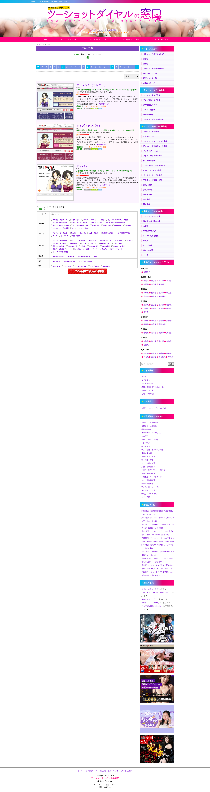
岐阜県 (161, 308)
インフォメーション (160, 39)
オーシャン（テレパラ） (91, 85)
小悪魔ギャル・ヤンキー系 (151, 477)
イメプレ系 (64, 236)
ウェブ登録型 (94, 266)
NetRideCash (104, 243)
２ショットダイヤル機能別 (155, 126)
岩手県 (161, 281)
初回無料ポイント (69, 261)
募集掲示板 (118, 225)
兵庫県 (146, 324)
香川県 (153, 333)
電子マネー (92, 241)
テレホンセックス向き (149, 439)
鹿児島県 (162, 357)
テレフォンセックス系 (60, 233)
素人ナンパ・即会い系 (78, 233)
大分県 (146, 357)
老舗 (95, 256)
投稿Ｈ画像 (96, 225)
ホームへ (144, 377)
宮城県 (168, 281)
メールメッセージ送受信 (61, 225)
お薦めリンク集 (147, 390)
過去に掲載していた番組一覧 (152, 387)
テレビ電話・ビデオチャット (115, 222)
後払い (73, 241)
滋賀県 (153, 321)
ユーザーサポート (148, 456)
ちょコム (93, 243)
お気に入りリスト (150, 83)
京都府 (161, 321)
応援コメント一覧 (150, 78)
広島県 (168, 341)
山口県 (146, 345)
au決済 (83, 246)
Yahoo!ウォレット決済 (81, 249)
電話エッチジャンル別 (153, 211)
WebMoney (73, 243)
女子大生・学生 (147, 460)
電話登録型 (106, 266)
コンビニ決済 (117, 243)
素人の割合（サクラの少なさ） (153, 450)
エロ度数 (144, 436)
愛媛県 (161, 333)
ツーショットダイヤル (151, 95)
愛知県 (146, 312)
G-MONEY (118, 241)
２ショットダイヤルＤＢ (154, 90)
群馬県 (161, 293)
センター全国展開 (80, 266)
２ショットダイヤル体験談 (153, 68)
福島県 (161, 284)
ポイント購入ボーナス (86, 261)
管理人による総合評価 (149, 423)
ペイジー (95, 249)
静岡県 (168, 308)
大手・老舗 (56, 266)
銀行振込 (82, 241)
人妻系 (145, 226)
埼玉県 (168, 293)
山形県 (153, 284)
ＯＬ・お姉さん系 (148, 463)
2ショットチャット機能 (80, 228)
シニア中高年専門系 (123, 233)
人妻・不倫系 (93, 233)
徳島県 (146, 333)
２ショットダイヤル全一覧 (153, 119)
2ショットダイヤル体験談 (129, 39)
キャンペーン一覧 (150, 73)
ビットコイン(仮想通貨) (60, 252)
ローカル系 (67, 266)
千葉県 (146, 296)
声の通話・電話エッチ (60, 220)
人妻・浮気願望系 (148, 467)
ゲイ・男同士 (146, 497)
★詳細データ (104, 104)
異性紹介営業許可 (84, 256)
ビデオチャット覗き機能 (61, 228)
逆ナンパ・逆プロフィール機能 (118, 220)
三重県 (146, 321)
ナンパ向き (145, 443)
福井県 (168, 305)
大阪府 (168, 321)
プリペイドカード (116, 249)
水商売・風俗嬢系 (148, 473)
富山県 (153, 305)
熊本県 (168, 353)
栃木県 (153, 293)
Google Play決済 (119, 246)
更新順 (148, 64)
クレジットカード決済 (60, 241)
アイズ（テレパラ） (88, 125)
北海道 (146, 281)
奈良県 (153, 324)
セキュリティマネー (59, 243)
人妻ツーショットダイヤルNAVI (153, 408)
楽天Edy (84, 243)
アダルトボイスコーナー (79, 222)
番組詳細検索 (148, 114)
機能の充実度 (146, 429)
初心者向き (145, 446)
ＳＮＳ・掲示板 (149, 110)
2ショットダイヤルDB (97, 39)
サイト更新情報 (147, 383)
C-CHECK (129, 241)
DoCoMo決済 (72, 246)
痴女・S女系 (76, 236)
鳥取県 (146, 341)
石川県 (161, 305)
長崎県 (161, 353)
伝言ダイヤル (75, 220)
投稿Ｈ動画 (107, 225)
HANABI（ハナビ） (148, 599)
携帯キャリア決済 (58, 246)
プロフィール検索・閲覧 (80, 225)
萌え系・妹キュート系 (149, 487)
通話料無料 (56, 261)
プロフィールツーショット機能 (93, 220)
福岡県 (146, 353)
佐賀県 (153, 353)
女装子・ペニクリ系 (149, 494)
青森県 (153, 281)
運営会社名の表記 (58, 256)
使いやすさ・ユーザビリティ (152, 433)
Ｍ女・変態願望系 (148, 480)
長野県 (153, 308)
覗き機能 (146, 204)
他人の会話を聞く (150, 160)
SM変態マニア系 (107, 233)
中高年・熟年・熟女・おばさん (153, 470)
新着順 (147, 59)
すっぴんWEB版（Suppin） (151, 606)
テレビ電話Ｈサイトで (151, 100)
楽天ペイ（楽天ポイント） (61, 249)
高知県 (168, 333)
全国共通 (147, 272)
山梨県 (146, 308)
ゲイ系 (145, 255)
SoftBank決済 (93, 246)
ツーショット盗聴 (96, 222)
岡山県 (161, 341)
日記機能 (128, 225)
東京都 (153, 296)
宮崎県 (153, 357)
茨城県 (146, 293)
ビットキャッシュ (105, 241)
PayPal (104, 249)
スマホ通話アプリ (150, 105)
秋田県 (146, 284)
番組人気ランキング (68, 39)
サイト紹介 (145, 380)
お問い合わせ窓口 (148, 394)
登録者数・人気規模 (149, 426)
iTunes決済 (106, 246)
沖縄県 (170, 357)
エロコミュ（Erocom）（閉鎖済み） (155, 592)
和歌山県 (162, 324)
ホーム (45, 39)
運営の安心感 (146, 453)
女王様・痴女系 (147, 484)
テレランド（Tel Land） (150, 603)
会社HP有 (71, 256)
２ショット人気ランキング (153, 54)
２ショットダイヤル (151, 131)
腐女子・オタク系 (148, 490)
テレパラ (82, 166)
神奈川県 (162, 296)
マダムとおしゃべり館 (149, 589)
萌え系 (55, 236)
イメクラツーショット (60, 222)
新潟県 (146, 305)
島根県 (153, 341)
